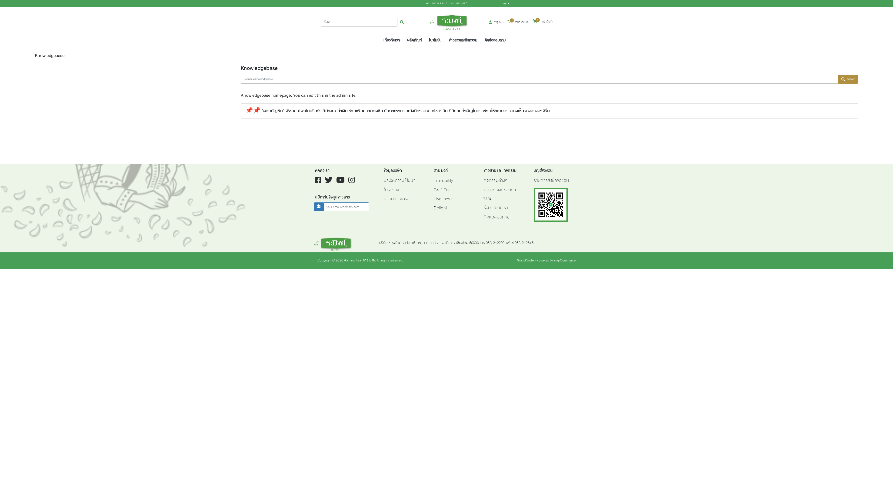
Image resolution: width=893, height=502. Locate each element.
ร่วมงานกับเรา (496, 207)
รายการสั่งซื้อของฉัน (551, 180)
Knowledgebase (49, 55)
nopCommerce (565, 260)
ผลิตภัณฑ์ (414, 40)
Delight (440, 208)
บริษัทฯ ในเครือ (397, 198)
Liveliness (443, 198)
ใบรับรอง (391, 189)
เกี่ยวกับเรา (391, 40)
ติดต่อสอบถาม (495, 40)
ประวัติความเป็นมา (399, 180)
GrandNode (525, 260)
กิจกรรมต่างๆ (495, 180)
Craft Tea (442, 189)
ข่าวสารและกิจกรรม (463, 40)
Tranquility (443, 180)
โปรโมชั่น (435, 40)
